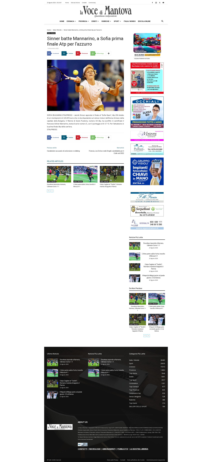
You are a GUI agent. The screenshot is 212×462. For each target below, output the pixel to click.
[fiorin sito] (147, 202)
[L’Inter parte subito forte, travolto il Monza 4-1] (85, 174)
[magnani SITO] (147, 140)
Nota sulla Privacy (112, 460)
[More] (108, 53)
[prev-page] (48, 191)
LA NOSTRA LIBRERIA (139, 449)
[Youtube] (163, 2)
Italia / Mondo (130, 21)
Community (92, 2)
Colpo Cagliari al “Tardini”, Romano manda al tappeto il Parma (153, 266)
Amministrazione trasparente (156, 460)
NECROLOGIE (94, 449)
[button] (162, 21)
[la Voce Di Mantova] (106, 12)
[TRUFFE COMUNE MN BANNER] (147, 93)
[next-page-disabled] (52, 191)
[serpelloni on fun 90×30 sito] (147, 216)
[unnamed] (147, 229)
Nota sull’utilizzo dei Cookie (136, 460)
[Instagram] (156, 2)
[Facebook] (152, 2)
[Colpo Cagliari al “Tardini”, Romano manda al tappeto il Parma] (112, 174)
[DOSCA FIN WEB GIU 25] (147, 127)
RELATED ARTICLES (55, 161)
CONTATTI (82, 449)
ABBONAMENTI (109, 449)
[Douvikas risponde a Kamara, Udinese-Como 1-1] (59, 174)
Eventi (94, 21)
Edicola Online (144, 21)
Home (67, 2)
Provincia (83, 21)
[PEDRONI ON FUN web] (147, 154)
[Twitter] (159, 2)
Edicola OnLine (75, 2)
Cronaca (70, 21)
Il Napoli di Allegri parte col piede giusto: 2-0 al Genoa (156, 329)
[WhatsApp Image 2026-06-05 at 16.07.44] (147, 59)
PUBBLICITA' (122, 449)
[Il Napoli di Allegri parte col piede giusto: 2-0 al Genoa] (134, 278)
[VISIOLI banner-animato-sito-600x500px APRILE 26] (147, 184)
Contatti (84, 2)
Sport (116, 21)
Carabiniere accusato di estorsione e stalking (63, 151)
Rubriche (105, 21)
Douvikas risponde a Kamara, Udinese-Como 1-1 (137, 308)
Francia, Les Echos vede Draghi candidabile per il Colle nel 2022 (106, 152)
